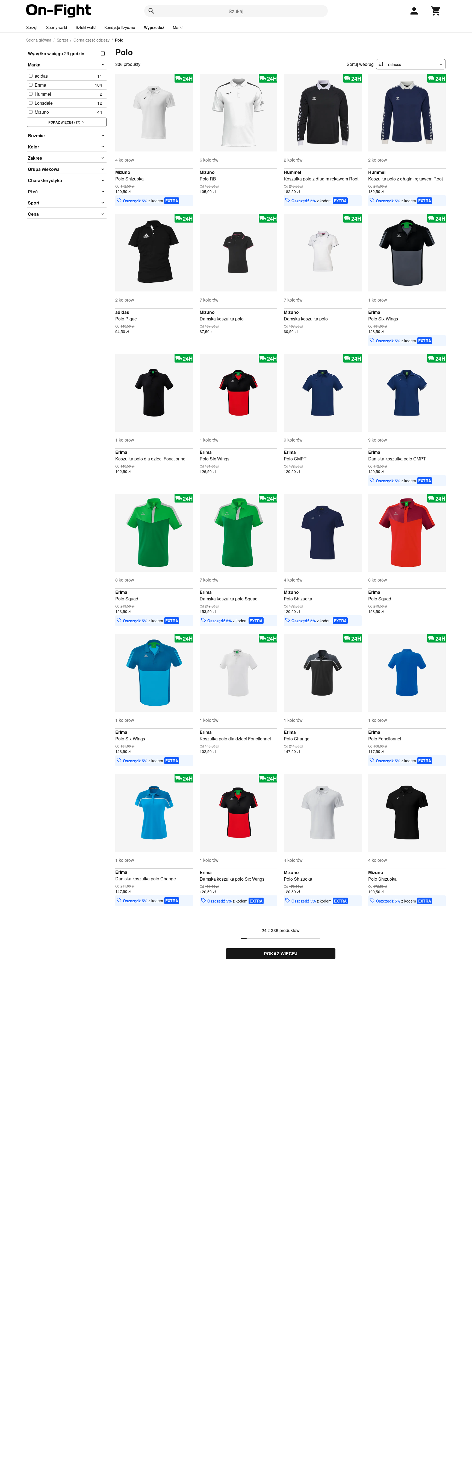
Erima (374, 312)
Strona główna (38, 40)
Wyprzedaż (154, 27)
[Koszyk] (435, 10)
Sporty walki (56, 27)
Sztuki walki (86, 27)
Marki (177, 27)
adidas (122, 312)
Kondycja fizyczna (119, 27)
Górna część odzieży (91, 40)
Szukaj (236, 10)
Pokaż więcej (280, 953)
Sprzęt (31, 27)
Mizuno (122, 172)
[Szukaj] (151, 11)
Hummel (292, 172)
